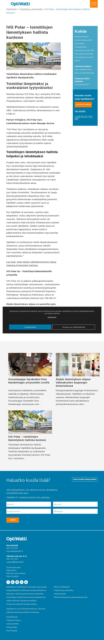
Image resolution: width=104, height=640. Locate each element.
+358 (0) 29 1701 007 (84, 117)
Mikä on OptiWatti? (62, 587)
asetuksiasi (52, 317)
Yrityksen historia (13, 620)
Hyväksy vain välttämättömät (73, 327)
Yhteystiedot (11, 627)
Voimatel (25, 609)
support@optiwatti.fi (15, 562)
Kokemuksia (11, 570)
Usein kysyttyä (12, 576)
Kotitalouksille (60, 594)
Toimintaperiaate (13, 567)
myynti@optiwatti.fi (14, 551)
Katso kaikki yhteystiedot (84, 479)
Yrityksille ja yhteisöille (63, 590)
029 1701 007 (12, 548)
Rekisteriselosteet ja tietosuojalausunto (70, 597)
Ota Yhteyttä (11, 631)
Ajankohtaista (12, 617)
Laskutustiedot (12, 624)
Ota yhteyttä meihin (83, 105)
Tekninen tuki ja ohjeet (15, 573)
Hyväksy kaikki (30, 327)
